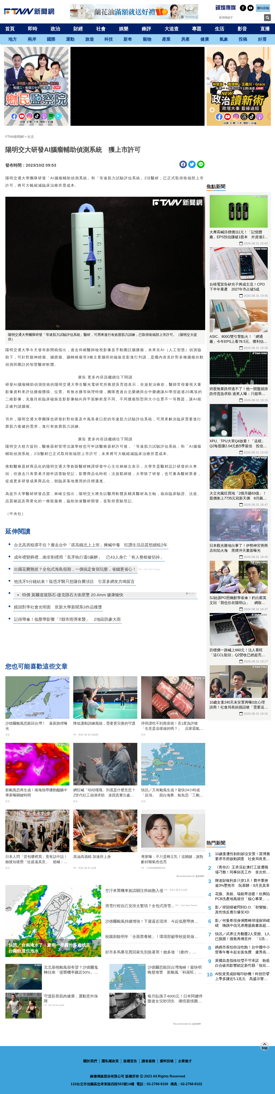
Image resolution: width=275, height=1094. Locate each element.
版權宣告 (130, 1061)
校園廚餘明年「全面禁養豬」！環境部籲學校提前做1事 (150, 936)
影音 (242, 28)
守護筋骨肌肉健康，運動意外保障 (71, 998)
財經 (78, 28)
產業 (166, 39)
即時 (32, 28)
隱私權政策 (110, 1061)
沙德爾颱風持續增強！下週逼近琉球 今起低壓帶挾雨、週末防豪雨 (149, 921)
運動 (70, 39)
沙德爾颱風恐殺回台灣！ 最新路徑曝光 (36, 726)
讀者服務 (148, 1061)
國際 (51, 39)
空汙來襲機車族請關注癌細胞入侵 (134, 890)
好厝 (262, 39)
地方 (12, 39)
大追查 (172, 28)
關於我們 (90, 1061)
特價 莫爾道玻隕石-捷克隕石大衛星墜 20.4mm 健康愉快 (72, 595)
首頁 (10, 28)
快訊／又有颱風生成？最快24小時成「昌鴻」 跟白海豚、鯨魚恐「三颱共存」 (172, 793)
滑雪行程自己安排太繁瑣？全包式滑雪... (139, 906)
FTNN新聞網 (14, 136)
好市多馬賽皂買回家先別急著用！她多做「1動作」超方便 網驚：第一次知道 (150, 952)
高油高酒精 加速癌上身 (92, 857)
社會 (101, 28)
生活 (219, 28)
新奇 (128, 39)
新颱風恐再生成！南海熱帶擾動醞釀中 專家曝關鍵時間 (37, 792)
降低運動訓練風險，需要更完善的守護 (104, 723)
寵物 (147, 39)
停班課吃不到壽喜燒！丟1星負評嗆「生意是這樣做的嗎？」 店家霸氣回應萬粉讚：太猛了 (172, 726)
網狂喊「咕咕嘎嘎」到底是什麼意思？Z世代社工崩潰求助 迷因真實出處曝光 (104, 793)
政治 (55, 28)
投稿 (243, 39)
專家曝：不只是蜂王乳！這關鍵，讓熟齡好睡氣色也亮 (172, 859)
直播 (265, 28)
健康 (204, 39)
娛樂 (123, 28)
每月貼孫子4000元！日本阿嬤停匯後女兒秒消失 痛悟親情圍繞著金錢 (175, 999)
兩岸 (32, 39)
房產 (185, 39)
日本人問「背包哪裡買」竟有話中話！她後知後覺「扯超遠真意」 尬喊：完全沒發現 (36, 860)
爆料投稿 (167, 1061)
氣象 (224, 39)
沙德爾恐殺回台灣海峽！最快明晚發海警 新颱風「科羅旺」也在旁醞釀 (175, 970)
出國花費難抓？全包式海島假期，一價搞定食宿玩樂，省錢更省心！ (75, 569)
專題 (197, 28)
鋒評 (146, 28)
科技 (108, 39)
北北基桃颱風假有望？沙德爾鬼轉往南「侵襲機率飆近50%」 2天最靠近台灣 (72, 970)
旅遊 (89, 39)
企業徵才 (185, 1061)
